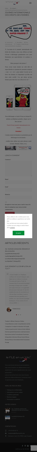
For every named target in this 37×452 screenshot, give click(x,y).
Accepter (18, 233)
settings (12, 227)
